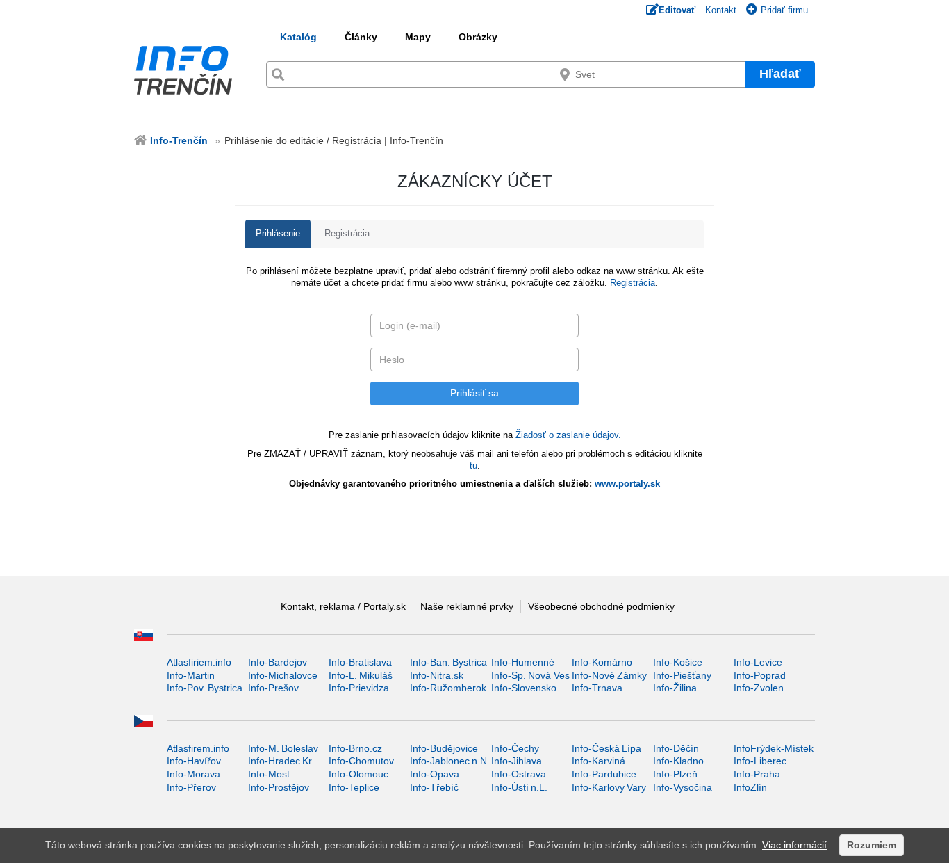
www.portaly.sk (627, 483)
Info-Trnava (597, 687)
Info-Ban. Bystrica (448, 662)
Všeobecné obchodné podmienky (601, 606)
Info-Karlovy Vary (609, 787)
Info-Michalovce (282, 675)
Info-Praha (757, 774)
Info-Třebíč (434, 787)
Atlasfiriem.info (199, 662)
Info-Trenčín (179, 140)
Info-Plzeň (675, 774)
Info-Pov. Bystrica (204, 687)
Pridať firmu (784, 10)
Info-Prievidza (359, 687)
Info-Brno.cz (355, 748)
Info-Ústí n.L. (519, 787)
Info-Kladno (678, 760)
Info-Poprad (760, 675)
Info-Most (269, 774)
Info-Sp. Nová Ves (530, 675)
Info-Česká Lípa (606, 748)
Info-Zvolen (759, 687)
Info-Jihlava (516, 760)
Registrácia (347, 233)
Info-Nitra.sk (436, 675)
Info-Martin (191, 675)
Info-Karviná (598, 760)
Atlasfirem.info (198, 748)
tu (473, 465)
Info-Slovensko (523, 687)
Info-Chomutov (361, 760)
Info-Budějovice (444, 748)
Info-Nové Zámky (609, 675)
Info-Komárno (602, 662)
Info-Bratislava (360, 662)
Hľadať (780, 74)
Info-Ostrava (518, 774)
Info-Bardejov (277, 662)
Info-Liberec (760, 760)
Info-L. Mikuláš (361, 675)
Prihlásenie (278, 233)
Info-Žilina (675, 687)
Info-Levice (758, 662)
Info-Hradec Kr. (281, 760)
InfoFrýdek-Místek (774, 748)
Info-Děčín (676, 748)
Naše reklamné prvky (466, 606)
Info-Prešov (273, 687)
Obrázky (478, 36)
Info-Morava (193, 774)
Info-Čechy (515, 748)
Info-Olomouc (358, 774)
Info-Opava (434, 774)
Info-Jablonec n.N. (450, 760)
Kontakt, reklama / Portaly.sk (343, 606)
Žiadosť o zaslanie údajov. (568, 435)
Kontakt (720, 10)
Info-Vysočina (682, 787)
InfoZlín (750, 787)
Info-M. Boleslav (283, 748)
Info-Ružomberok (448, 687)
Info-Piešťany (682, 675)
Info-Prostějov (278, 787)
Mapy (418, 36)
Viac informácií (794, 844)
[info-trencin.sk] (188, 70)
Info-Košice (677, 662)
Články (361, 36)
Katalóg (298, 36)
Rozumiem (871, 844)
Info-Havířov (194, 760)
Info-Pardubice (604, 774)
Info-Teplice (354, 787)
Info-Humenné (522, 662)
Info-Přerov (191, 787)
